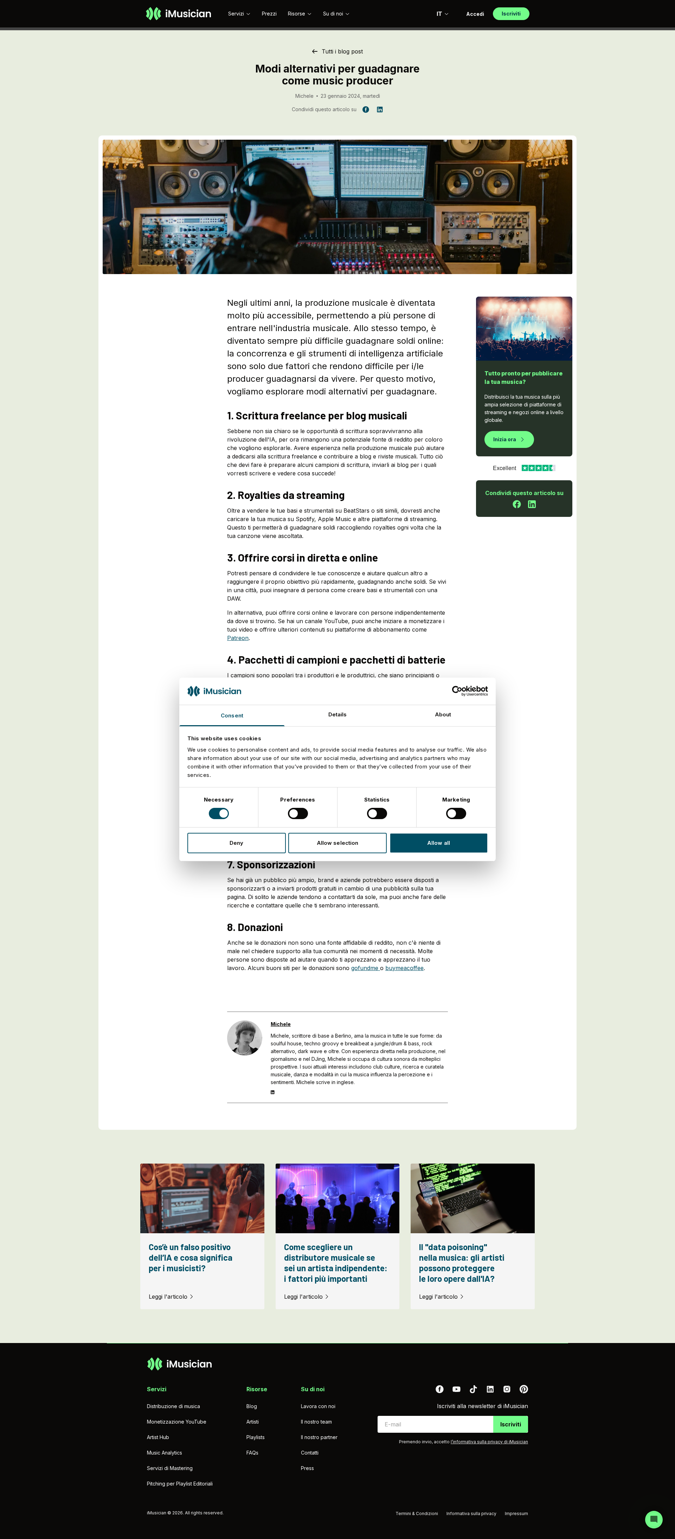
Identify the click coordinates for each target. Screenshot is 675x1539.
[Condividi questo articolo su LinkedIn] (532, 504)
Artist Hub (158, 1437)
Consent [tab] (232, 715)
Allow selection (338, 843)
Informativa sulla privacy (471, 1513)
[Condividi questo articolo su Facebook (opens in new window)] (365, 109)
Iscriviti (510, 1424)
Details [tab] (337, 714)
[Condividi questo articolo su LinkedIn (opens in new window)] (379, 109)
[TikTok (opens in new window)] (473, 1389)
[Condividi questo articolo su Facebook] (517, 504)
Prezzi (269, 14)
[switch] (298, 813)
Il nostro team (316, 1422)
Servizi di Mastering (170, 1468)
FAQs (252, 1453)
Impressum (516, 1513)
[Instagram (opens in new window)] (507, 1389)
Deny (236, 843)
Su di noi (333, 14)
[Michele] (244, 1057)
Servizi (236, 14)
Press (307, 1468)
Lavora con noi (318, 1406)
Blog (251, 1406)
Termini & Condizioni (417, 1513)
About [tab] (443, 714)
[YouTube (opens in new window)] (456, 1389)
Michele (304, 96)
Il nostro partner (319, 1437)
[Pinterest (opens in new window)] (524, 1389)
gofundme (365, 967)
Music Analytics (164, 1453)
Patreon (238, 637)
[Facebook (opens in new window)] (439, 1389)
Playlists (255, 1437)
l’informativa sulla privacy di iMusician (489, 1441)
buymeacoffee (404, 967)
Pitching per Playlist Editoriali (180, 1484)
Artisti (252, 1422)
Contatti (310, 1453)
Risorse (296, 14)
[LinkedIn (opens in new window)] (490, 1389)
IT (439, 13)
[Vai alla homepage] (178, 13)
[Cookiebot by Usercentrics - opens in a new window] (457, 691)
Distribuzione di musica (173, 1406)
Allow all (438, 843)
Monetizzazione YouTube (176, 1422)
